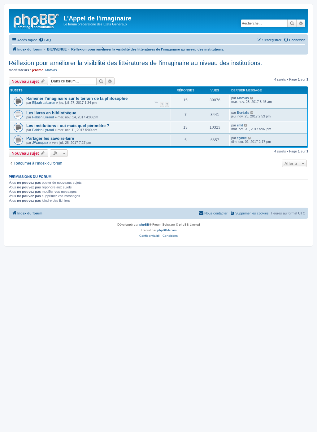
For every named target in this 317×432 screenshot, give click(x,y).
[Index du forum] (36, 20)
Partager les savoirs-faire (50, 138)
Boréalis (243, 112)
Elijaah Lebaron (43, 102)
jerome (37, 70)
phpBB (144, 224)
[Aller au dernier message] (252, 98)
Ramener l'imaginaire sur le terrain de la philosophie (77, 98)
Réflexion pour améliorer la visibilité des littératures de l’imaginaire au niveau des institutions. (135, 63)
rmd (240, 125)
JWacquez (40, 142)
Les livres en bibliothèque (51, 113)
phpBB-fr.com (166, 230)
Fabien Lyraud (43, 117)
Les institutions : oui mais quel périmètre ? (67, 125)
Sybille (242, 138)
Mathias (51, 70)
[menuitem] (45, 40)
